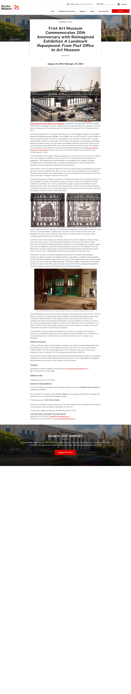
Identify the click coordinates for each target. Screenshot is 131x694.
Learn (92, 11)
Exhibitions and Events (67, 11)
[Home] (10, 7)
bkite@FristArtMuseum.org (59, 416)
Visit (52, 11)
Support (83, 11)
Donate (120, 11)
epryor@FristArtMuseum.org (64, 419)
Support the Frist (66, 452)
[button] (98, 4)
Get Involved (103, 11)
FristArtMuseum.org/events (75, 369)
